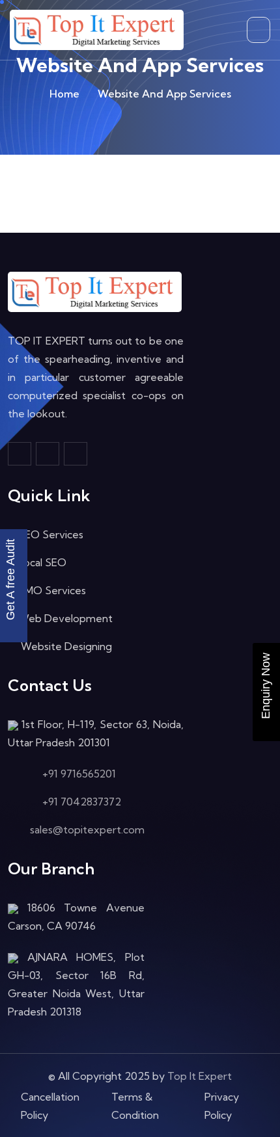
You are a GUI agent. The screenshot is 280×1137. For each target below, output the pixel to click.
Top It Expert (199, 1075)
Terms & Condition (135, 1105)
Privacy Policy (221, 1105)
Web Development (65, 618)
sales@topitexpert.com (87, 829)
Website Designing (65, 646)
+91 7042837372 (81, 801)
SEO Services (50, 534)
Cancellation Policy (50, 1105)
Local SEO (42, 562)
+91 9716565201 (79, 773)
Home (64, 93)
